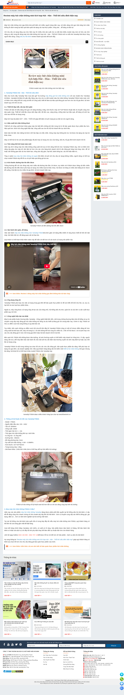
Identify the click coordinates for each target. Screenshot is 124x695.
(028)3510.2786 (109, 663)
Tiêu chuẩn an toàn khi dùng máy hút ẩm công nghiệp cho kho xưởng (16, 583)
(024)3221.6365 (106, 665)
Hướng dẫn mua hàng (68, 664)
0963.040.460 (93, 669)
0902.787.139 (94, 663)
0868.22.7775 (93, 668)
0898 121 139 (96, 675)
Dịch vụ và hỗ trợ (68, 662)
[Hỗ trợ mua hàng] (122, 679)
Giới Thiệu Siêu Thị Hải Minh (50, 655)
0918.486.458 (91, 665)
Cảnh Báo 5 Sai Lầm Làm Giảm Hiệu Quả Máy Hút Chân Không (89, 7)
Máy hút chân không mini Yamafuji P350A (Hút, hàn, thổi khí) (110, 78)
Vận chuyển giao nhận (49, 659)
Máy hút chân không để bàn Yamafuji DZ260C (108, 110)
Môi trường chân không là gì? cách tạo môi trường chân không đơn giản (15, 622)
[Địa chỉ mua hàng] (122, 674)
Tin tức (45, 662)
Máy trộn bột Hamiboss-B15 (108, 162)
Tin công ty (99, 31)
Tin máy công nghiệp (101, 51)
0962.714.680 (99, 665)
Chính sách (66, 659)
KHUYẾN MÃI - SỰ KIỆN (102, 41)
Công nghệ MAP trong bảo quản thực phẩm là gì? (75, 583)
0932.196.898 (101, 663)
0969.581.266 (92, 671)
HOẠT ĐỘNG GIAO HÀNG (103, 22)
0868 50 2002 (95, 677)
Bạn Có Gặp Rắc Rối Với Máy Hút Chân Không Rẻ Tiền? (55, 7)
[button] (117, 2)
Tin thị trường (99, 35)
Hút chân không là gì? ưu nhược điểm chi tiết (47, 583)
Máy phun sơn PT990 (107, 178)
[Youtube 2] (12, 644)
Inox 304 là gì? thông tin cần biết (44, 621)
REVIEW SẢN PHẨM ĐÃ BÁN (104, 48)
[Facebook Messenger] (122, 684)
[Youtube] (8, 644)
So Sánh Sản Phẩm (101, 25)
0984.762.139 (92, 672)
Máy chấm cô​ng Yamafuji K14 (109, 138)
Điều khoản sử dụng (68, 669)
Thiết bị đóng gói (100, 58)
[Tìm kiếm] (88, 2)
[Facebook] (4, 644)
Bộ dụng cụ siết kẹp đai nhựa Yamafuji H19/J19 (109, 170)
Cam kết (65, 655)
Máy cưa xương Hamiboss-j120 (109, 186)
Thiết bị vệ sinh (100, 61)
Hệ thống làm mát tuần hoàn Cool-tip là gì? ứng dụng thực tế (77, 622)
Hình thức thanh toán (69, 657)
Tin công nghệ (100, 38)
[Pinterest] (20, 644)
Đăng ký (113, 645)
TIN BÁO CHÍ (99, 18)
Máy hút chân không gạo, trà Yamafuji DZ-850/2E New (109, 102)
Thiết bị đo (99, 55)
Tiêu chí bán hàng (47, 657)
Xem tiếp (7, 595)
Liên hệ (45, 664)
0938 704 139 (92, 674)
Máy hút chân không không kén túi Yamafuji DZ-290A (110, 70)
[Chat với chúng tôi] (122, 688)
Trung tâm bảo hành (68, 666)
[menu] (87, 42)
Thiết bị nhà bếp (100, 28)
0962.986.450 (92, 666)
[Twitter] (16, 644)
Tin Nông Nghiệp (100, 45)
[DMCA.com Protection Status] (17, 671)
